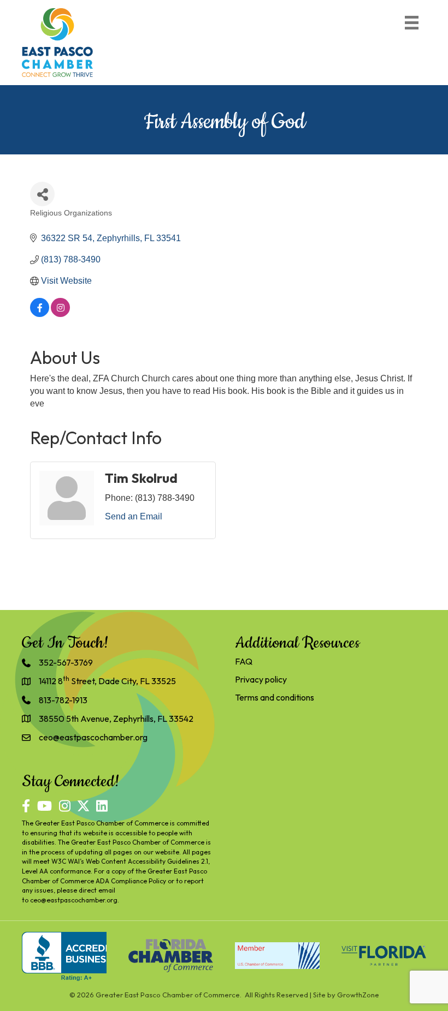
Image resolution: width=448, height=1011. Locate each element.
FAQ (243, 661)
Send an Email (133, 516)
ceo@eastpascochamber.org (73, 900)
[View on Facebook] (39, 314)
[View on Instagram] (60, 314)
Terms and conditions (274, 697)
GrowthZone (358, 994)
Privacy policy (261, 679)
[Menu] (411, 22)
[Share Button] (42, 194)
